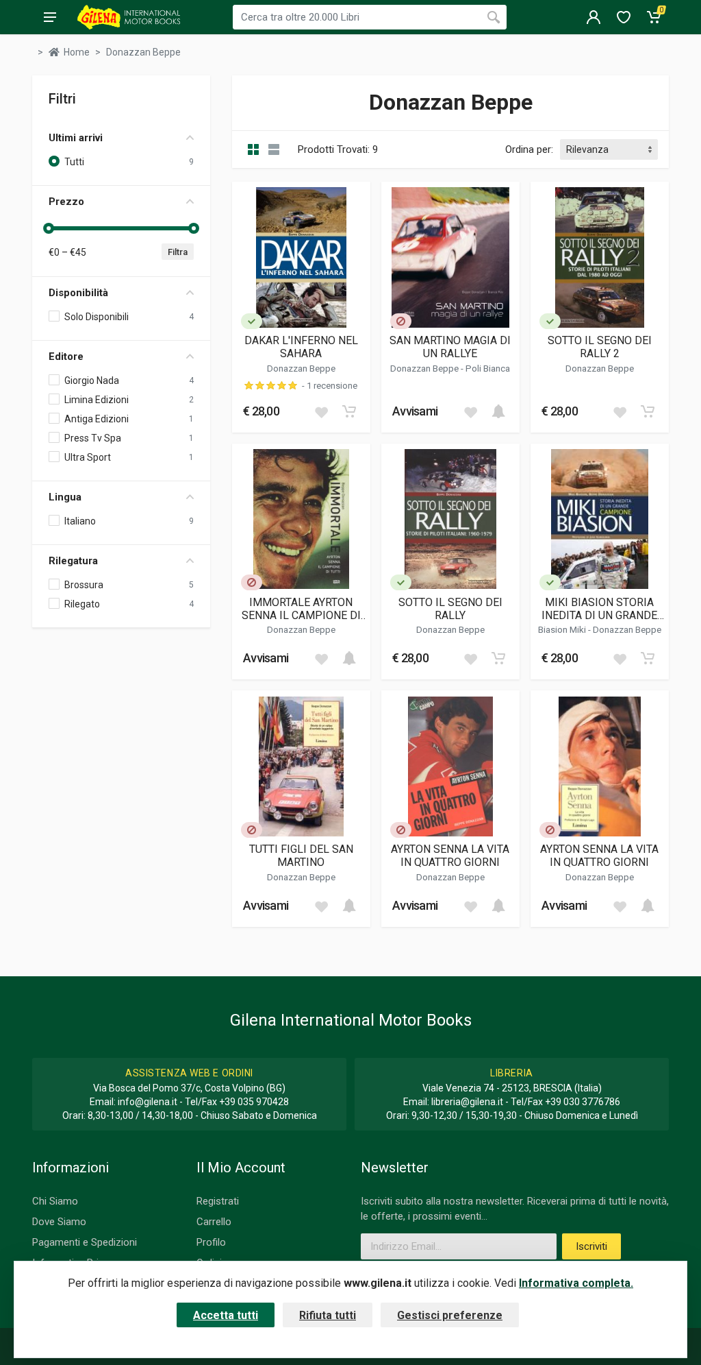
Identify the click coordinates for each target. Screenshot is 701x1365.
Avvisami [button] (414, 411)
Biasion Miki (563, 629)
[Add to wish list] (321, 411)
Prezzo (66, 201)
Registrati (217, 1201)
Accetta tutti (225, 1315)
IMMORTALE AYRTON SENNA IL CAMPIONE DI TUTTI (301, 609)
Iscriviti (591, 1246)
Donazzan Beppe (301, 368)
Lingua (65, 497)
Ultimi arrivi (76, 138)
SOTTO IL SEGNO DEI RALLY (450, 609)
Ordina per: (529, 149)
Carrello (213, 1222)
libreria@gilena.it (467, 1101)
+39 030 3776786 (582, 1101)
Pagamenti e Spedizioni (84, 1242)
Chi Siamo (55, 1201)
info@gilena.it (147, 1101)
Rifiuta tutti (327, 1315)
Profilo (211, 1242)
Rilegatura (73, 561)
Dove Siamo (59, 1222)
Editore (66, 356)
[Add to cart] (349, 411)
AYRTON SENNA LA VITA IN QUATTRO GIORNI (450, 856)
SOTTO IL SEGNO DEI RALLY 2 (600, 347)
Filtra (178, 252)
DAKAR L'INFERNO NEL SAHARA (301, 347)
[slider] (48, 228)
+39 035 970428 (254, 1101)
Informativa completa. (576, 1283)
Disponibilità (78, 293)
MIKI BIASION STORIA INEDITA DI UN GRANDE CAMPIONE (599, 609)
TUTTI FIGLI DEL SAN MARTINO (301, 856)
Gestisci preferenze (449, 1315)
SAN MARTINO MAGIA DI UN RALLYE (450, 347)
